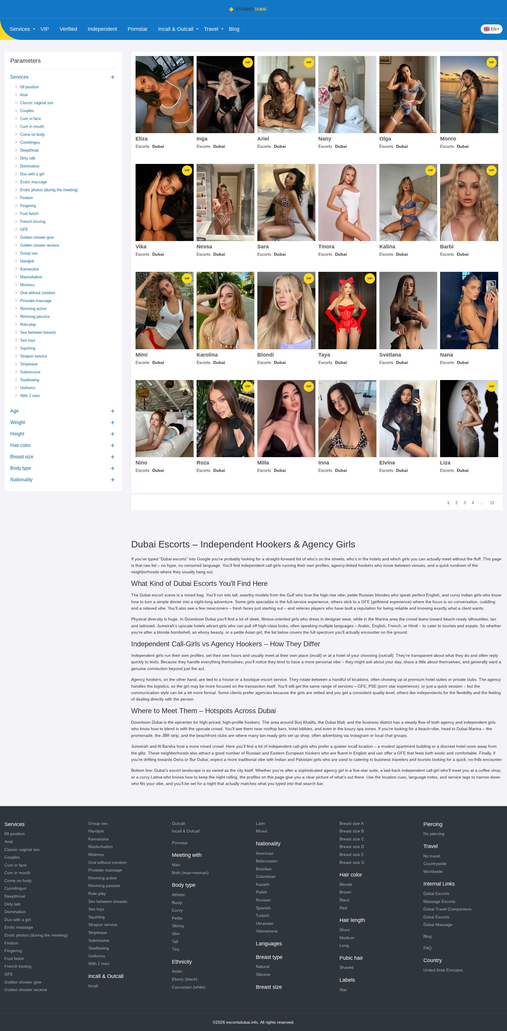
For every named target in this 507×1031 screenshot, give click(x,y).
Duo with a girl (31, 174)
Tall (175, 941)
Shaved (346, 967)
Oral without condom (37, 293)
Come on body (32, 134)
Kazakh (263, 884)
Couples (26, 110)
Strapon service (33, 356)
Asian (177, 971)
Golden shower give (36, 237)
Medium (346, 937)
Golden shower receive (39, 245)
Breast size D (351, 846)
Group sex (28, 253)
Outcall (178, 823)
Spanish (263, 907)
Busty (177, 902)
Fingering (27, 206)
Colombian (266, 876)
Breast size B (351, 831)
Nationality (21, 479)
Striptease (28, 364)
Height (17, 433)
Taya (324, 355)
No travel (431, 856)
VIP (44, 29)
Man (176, 864)
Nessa (204, 247)
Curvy (177, 910)
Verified (68, 29)
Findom (26, 198)
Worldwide (433, 871)
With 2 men (29, 396)
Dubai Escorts (436, 893)
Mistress (27, 285)
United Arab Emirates (443, 970)
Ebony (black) (184, 979)
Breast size (21, 456)
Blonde (345, 884)
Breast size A (351, 823)
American (264, 853)
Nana (446, 355)
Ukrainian (264, 923)
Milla (263, 463)
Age (14, 410)
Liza (445, 463)
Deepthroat (29, 150)
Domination (29, 166)
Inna (323, 463)
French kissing (32, 221)
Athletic (178, 894)
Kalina (387, 247)
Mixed (261, 831)
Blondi (265, 355)
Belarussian (267, 861)
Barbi (447, 247)
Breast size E (351, 854)
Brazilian (264, 868)
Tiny (176, 949)
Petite (177, 918)
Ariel (263, 139)
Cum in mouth (31, 126)
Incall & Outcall (186, 831)
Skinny (178, 925)
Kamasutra (29, 269)
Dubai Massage (437, 924)
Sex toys (27, 340)
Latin (260, 823)
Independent (102, 29)
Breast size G (351, 862)
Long (344, 945)
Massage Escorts (439, 901)
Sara (263, 247)
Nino (141, 463)
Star (343, 989)
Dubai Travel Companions (447, 909)
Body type (20, 468)
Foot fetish (28, 213)
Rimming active (33, 308)
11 (492, 502)
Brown (345, 892)
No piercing (434, 833)
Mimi (142, 355)
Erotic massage (33, 182)
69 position (29, 87)
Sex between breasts (37, 332)
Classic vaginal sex (36, 103)
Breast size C (351, 839)
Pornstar (138, 29)
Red (343, 907)
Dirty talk (27, 158)
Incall (93, 985)
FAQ (427, 948)
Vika (141, 247)
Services (19, 76)
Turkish (262, 915)
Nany (324, 139)
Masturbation (30, 277)
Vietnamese (267, 931)
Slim (176, 933)
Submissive (29, 372)
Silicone (263, 974)
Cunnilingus (29, 142)
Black (344, 900)
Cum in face (30, 118)
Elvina (387, 463)
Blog (234, 29)
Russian (263, 900)
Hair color (20, 445)
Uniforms (27, 388)
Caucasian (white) (188, 987)
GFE (23, 229)
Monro (448, 139)
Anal (23, 95)
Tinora (326, 247)
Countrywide (435, 863)
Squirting (27, 348)
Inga (202, 139)
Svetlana (390, 355)
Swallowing (29, 380)
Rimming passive (34, 316)
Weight (17, 422)
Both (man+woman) (190, 872)
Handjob (26, 261)
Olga (385, 139)
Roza (203, 463)
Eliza (142, 139)
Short (344, 929)
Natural (262, 966)
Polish (261, 892)
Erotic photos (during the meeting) (48, 190)
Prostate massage (35, 301)
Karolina (207, 355)
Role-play (27, 324)
